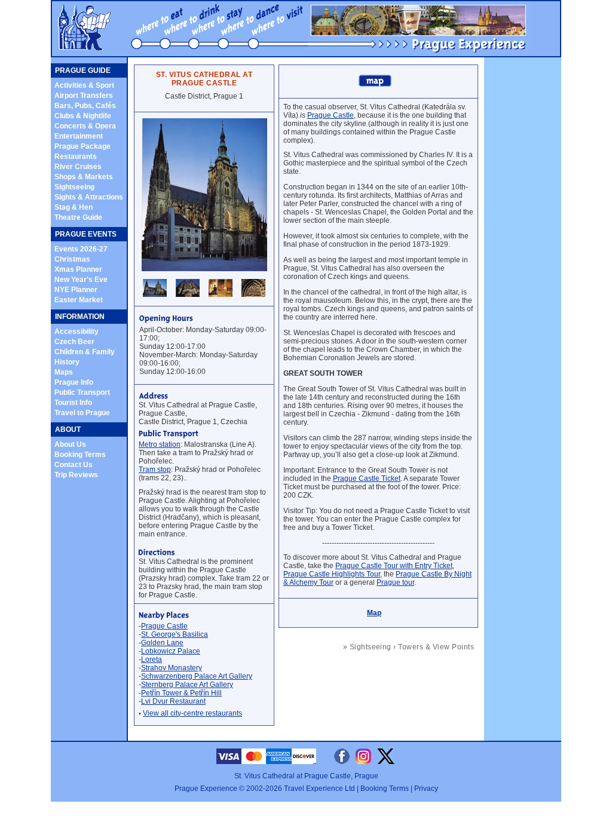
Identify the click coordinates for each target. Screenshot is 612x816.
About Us (70, 444)
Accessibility (76, 331)
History (66, 362)
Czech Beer (74, 342)
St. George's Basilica (174, 634)
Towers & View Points (436, 647)
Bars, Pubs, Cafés (85, 106)
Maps (63, 372)
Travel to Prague (82, 413)
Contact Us (73, 465)
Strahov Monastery (171, 668)
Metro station (159, 444)
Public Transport (82, 392)
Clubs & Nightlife (82, 116)
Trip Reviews (76, 475)
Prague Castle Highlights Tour (331, 574)
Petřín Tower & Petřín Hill (181, 693)
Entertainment (78, 136)
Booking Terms (80, 454)
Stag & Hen (73, 207)
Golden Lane (162, 643)
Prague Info (73, 382)
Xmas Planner (78, 269)
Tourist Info (73, 402)
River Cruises (78, 166)
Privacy (426, 788)
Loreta (151, 659)
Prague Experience (206, 788)
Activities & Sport (84, 85)
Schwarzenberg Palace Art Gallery (196, 676)
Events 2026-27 (81, 249)
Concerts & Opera (85, 126)
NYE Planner (75, 290)
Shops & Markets (83, 177)
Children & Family (84, 352)
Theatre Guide (78, 217)
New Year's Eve (81, 279)
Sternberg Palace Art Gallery (187, 684)
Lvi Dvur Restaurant (173, 701)
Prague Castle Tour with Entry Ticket (393, 566)
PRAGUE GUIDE (83, 70)
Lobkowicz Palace (170, 651)
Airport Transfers (83, 95)
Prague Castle (164, 626)
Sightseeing (74, 187)
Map (374, 613)
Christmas (72, 259)
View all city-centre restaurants (192, 713)
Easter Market (78, 300)
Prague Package (82, 146)
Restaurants (75, 156)
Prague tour (395, 582)
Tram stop (155, 469)
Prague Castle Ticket (366, 478)
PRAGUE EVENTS (86, 234)
